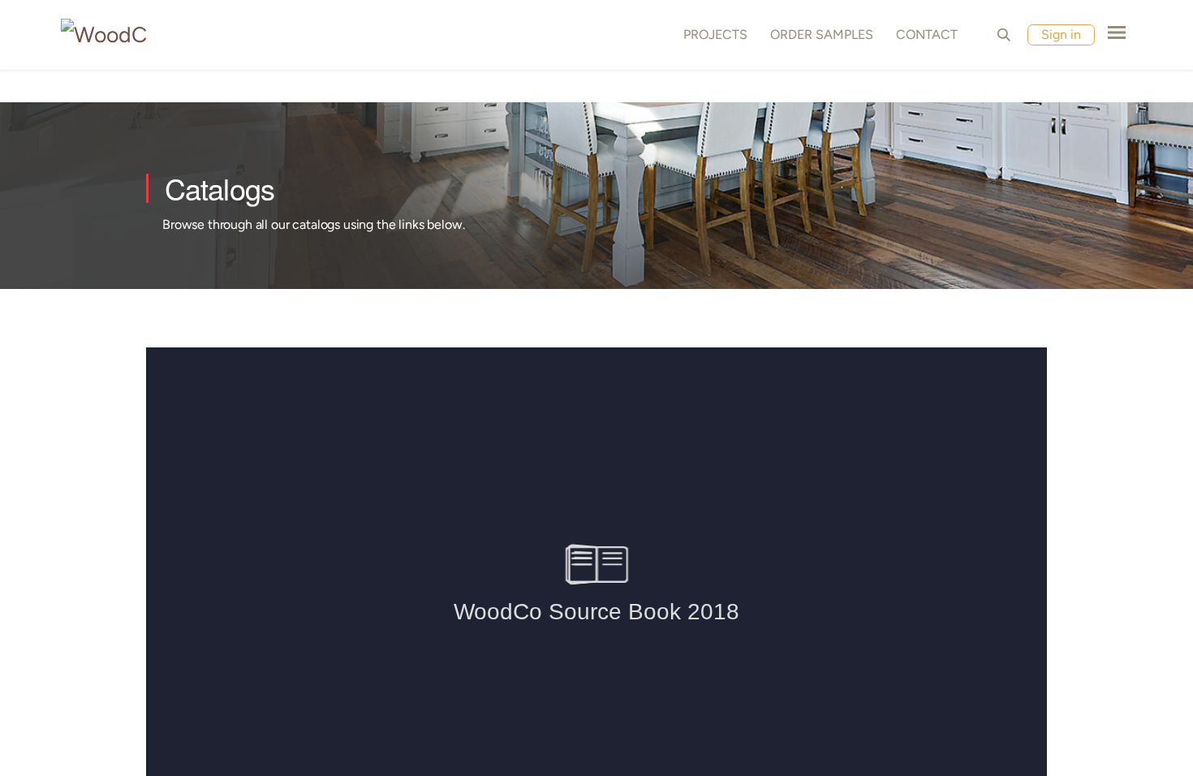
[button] (1004, 35)
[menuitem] (712, 35)
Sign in (1061, 34)
